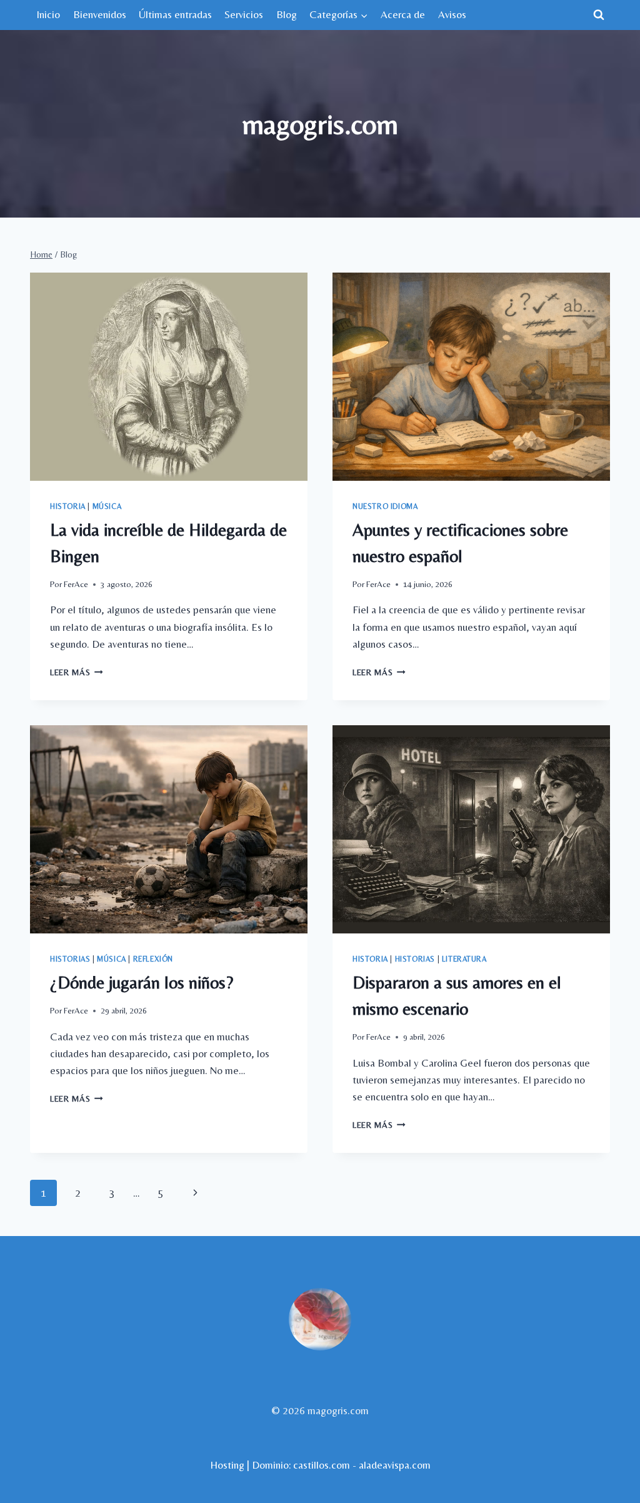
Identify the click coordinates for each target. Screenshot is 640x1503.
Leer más (76, 672)
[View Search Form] (599, 15)
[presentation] (169, 377)
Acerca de (403, 14)
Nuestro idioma (385, 506)
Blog (286, 14)
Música (107, 506)
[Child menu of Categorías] (338, 15)
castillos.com (321, 1465)
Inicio (48, 14)
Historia (68, 506)
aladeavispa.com (395, 1465)
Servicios (243, 14)
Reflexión (153, 959)
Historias (70, 959)
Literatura (464, 959)
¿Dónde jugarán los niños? (141, 982)
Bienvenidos (99, 14)
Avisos (452, 14)
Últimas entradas (175, 14)
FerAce (76, 584)
